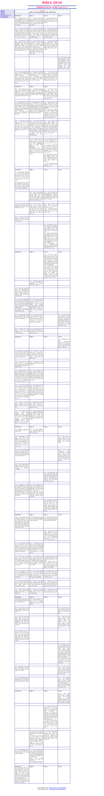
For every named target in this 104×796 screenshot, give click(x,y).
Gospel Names (3, 13)
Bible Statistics (3, 12)
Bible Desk (2, 11)
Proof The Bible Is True (4, 17)
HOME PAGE (3, 10)
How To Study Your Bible (4, 16)
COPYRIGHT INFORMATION (57, 789)
